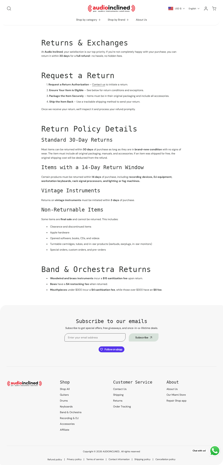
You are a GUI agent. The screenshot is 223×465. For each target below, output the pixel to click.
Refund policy (55, 459)
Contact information (119, 459)
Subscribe (141, 337)
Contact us (98, 84)
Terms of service (95, 459)
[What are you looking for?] (9, 8)
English (192, 8)
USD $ (178, 8)
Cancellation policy (165, 459)
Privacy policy (74, 459)
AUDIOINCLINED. (111, 451)
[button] (88, 20)
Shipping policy (142, 459)
